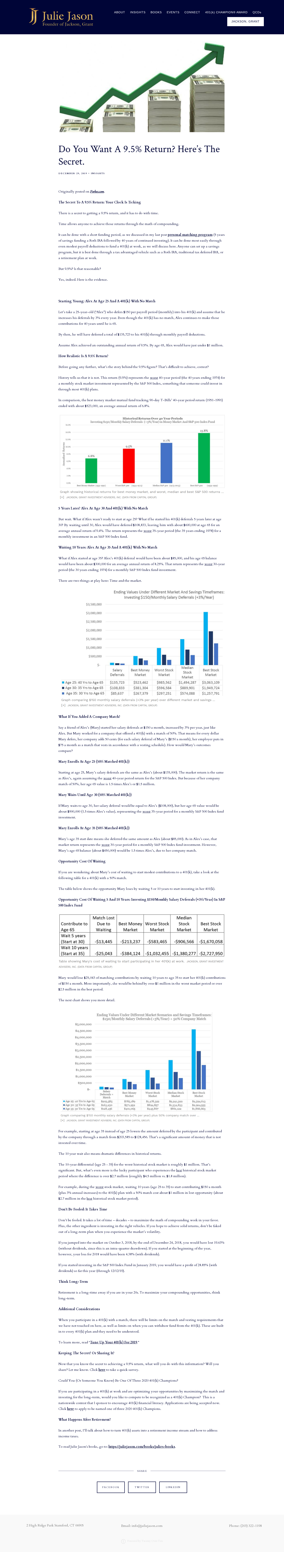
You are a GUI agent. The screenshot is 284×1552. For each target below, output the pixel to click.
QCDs (257, 12)
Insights (98, 173)
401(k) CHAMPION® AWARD (226, 12)
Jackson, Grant (245, 21)
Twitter (142, 1487)
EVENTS (173, 12)
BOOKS (156, 12)
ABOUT (119, 12)
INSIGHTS (138, 12)
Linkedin (173, 1487)
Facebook (111, 1487)
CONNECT (192, 12)
